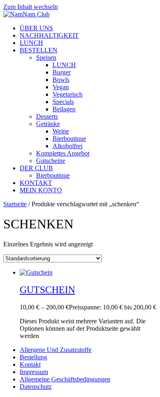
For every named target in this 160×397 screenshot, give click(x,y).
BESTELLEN (38, 50)
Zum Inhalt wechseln (30, 6)
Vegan (61, 86)
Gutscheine (50, 160)
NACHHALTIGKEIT (49, 35)
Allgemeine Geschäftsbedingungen (65, 379)
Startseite (15, 204)
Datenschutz (36, 386)
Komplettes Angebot (62, 153)
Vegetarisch (67, 94)
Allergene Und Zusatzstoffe (55, 349)
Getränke (48, 123)
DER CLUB (36, 168)
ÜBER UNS (36, 28)
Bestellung (33, 357)
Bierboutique (69, 138)
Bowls (61, 79)
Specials (63, 101)
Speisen (46, 57)
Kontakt (30, 364)
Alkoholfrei (67, 145)
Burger (62, 72)
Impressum (34, 371)
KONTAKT (36, 182)
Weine (61, 131)
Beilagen (64, 109)
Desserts (47, 116)
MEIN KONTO (41, 190)
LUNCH (31, 42)
